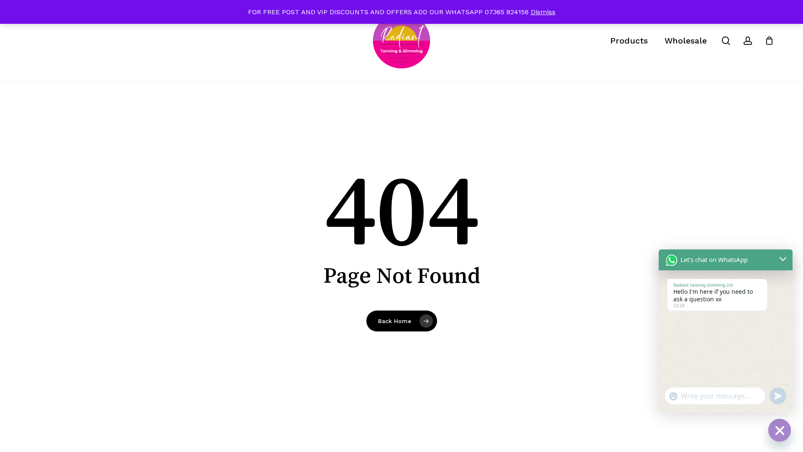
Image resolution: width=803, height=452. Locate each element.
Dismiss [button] (543, 12)
